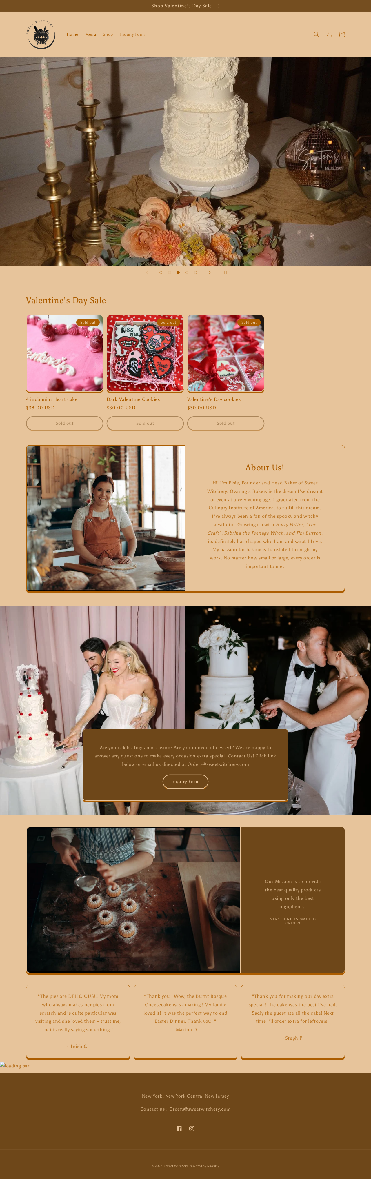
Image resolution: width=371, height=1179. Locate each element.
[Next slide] (209, 272)
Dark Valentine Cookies (133, 399)
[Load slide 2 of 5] (169, 272)
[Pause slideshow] (224, 272)
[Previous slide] (146, 272)
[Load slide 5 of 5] (195, 272)
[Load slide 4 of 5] (187, 272)
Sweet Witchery (176, 1166)
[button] (316, 34)
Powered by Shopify (204, 1166)
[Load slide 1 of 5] (161, 272)
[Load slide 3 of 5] (178, 272)
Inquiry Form (185, 781)
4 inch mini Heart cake (52, 399)
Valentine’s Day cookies (214, 399)
